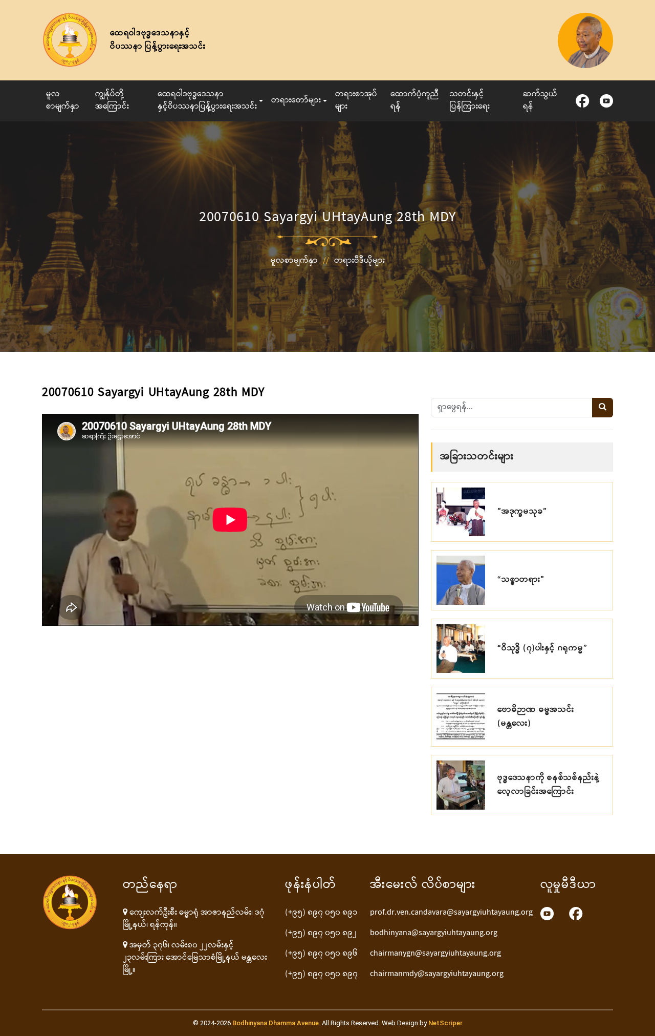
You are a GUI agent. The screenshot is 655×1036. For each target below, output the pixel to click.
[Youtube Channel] (547, 913)
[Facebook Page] (576, 913)
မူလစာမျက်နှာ (62, 101)
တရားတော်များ (296, 101)
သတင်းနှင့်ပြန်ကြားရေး (470, 101)
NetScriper (445, 1023)
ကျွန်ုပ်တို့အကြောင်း (112, 101)
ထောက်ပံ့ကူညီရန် (414, 101)
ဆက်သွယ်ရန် (540, 101)
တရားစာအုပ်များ (356, 101)
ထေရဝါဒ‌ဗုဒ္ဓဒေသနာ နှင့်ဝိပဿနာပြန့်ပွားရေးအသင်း (207, 101)
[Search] (602, 407)
